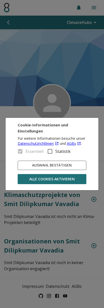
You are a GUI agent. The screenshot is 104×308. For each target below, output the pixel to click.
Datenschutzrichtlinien (36, 143)
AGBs (71, 143)
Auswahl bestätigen (52, 165)
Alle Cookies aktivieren (52, 179)
